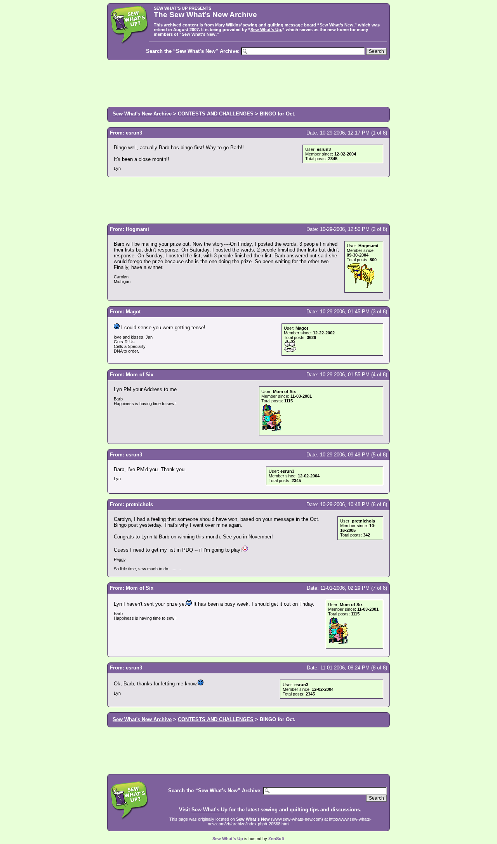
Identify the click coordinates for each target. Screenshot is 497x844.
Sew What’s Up (265, 29)
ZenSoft (276, 838)
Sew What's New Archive (142, 114)
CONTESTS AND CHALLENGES (216, 114)
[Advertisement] (248, 82)
